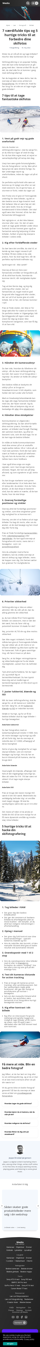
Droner (29, 1247)
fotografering (8, 83)
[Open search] (28, 3)
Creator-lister (12, 1302)
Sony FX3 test (26, 1279)
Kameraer (10, 1247)
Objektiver (20, 1247)
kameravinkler (30, 533)
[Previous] (2, 1206)
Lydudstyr (18, 1250)
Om (29, 1307)
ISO (13, 708)
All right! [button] (10, 1344)
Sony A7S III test (13, 1279)
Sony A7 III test (28, 1285)
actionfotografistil (10, 547)
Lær (14, 25)
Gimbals (9, 1250)
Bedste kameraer (12, 1268)
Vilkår (11, 1307)
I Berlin (29, 1261)
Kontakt (28, 1310)
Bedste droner (27, 1268)
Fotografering (14, 48)
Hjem (8, 25)
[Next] (38, 1206)
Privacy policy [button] (29, 1339)
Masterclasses (25, 1302)
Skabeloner (28, 1299)
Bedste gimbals (13, 1272)
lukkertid (28, 706)
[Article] (20, 1194)
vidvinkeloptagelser (16, 536)
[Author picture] (20, 1149)
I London (9, 1261)
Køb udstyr (20, 1244)
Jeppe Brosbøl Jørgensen (20, 1158)
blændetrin (23, 963)
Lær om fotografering (14, 1299)
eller (17, 409)
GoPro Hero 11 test (12, 1285)
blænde (5, 708)
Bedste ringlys (26, 1272)
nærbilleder (7, 538)
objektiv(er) (29, 409)
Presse (11, 1310)
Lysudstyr (28, 1250)
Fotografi (23, 25)
